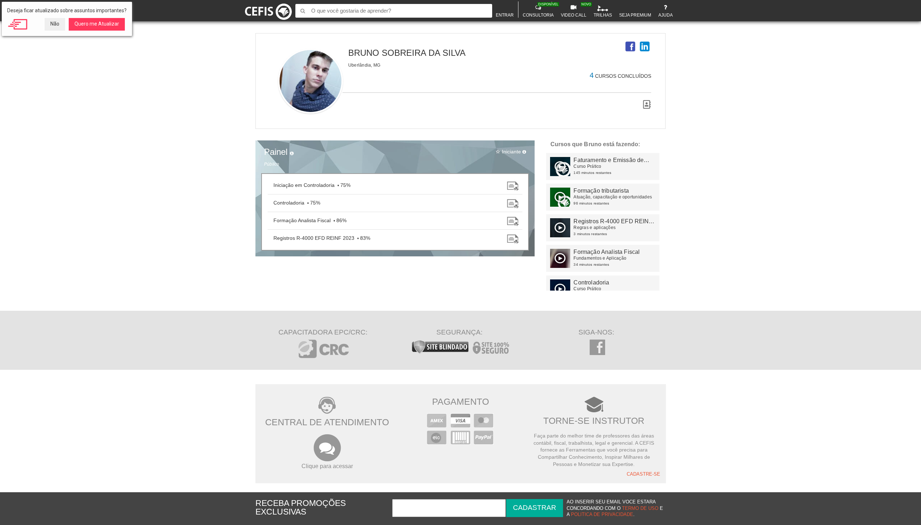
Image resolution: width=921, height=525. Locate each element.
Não (54, 24)
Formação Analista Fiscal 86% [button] (309, 220)
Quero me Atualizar (96, 24)
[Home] (268, 10)
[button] (630, 46)
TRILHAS (603, 15)
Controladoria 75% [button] (296, 203)
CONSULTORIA (539, 10)
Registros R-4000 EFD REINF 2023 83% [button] (321, 238)
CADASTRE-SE (643, 474)
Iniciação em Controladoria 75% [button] (311, 185)
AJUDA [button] (665, 15)
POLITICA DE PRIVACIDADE (602, 514)
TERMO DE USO (640, 508)
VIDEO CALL (574, 10)
